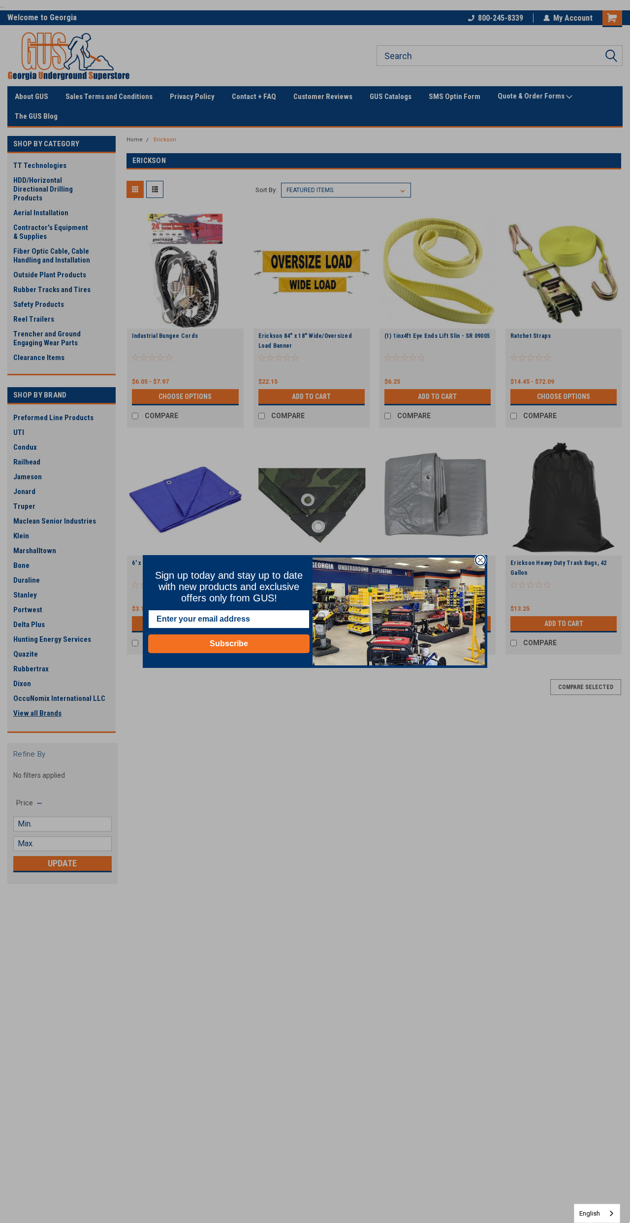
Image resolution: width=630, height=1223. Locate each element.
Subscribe (229, 643)
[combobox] (597, 1213)
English (589, 1213)
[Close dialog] (480, 560)
